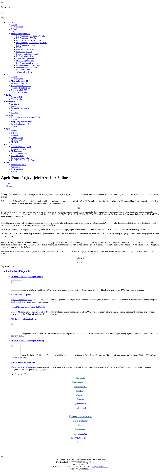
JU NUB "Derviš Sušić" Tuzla (23, 160)
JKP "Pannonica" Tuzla (25, 45)
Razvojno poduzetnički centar (28, 65)
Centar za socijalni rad (25, 58)
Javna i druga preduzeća (20, 34)
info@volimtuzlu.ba (100, 466)
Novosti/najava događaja (21, 147)
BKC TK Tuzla (17, 156)
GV (12, 31)
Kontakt (14, 171)
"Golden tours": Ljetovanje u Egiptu (27, 276)
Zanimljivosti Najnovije (18, 271)
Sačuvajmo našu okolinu (21, 86)
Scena (13, 106)
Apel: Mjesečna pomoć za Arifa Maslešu (28, 307)
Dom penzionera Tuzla (25, 49)
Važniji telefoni (17, 167)
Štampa (9, 184)
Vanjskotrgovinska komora (21, 122)
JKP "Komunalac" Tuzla (26, 38)
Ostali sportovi (17, 137)
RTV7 (18, 47)
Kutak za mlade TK (19, 90)
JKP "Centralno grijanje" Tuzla (28, 40)
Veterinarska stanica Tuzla (26, 67)
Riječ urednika (17, 169)
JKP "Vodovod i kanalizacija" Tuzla (30, 36)
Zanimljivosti (11, 101)
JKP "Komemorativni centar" (27, 63)
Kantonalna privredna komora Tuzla (25, 117)
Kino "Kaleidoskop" (19, 153)
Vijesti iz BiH (16, 97)
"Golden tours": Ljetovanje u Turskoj (27, 341)
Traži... (4, 18)
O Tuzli (14, 29)
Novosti (14, 24)
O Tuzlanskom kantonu (20, 88)
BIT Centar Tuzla (23, 70)
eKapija (14, 126)
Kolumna (14, 113)
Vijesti (8, 95)
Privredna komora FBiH (20, 124)
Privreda (9, 115)
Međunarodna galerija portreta (23, 151)
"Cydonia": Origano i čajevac (24, 319)
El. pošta (9, 186)
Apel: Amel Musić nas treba (23, 362)
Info (7, 162)
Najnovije (15, 104)
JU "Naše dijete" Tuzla (25, 56)
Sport (8, 128)
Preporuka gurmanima (20, 108)
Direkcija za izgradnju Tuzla (27, 54)
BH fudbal (15, 133)
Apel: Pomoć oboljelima (21, 295)
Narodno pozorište (18, 149)
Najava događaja (17, 27)
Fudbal (14, 131)
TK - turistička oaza (19, 92)
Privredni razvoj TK (19, 83)
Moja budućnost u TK (20, 81)
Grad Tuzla (10, 22)
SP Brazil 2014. (17, 140)
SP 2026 (14, 142)
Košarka (14, 135)
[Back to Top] (2, 456)
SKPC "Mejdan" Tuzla (25, 61)
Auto (13, 110)
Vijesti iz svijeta (17, 99)
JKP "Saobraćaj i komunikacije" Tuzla (31, 43)
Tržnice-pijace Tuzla (24, 72)
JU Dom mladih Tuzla (20, 158)
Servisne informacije (19, 165)
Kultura (9, 144)
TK (7, 74)
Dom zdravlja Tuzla (24, 52)
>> (25, 374)
